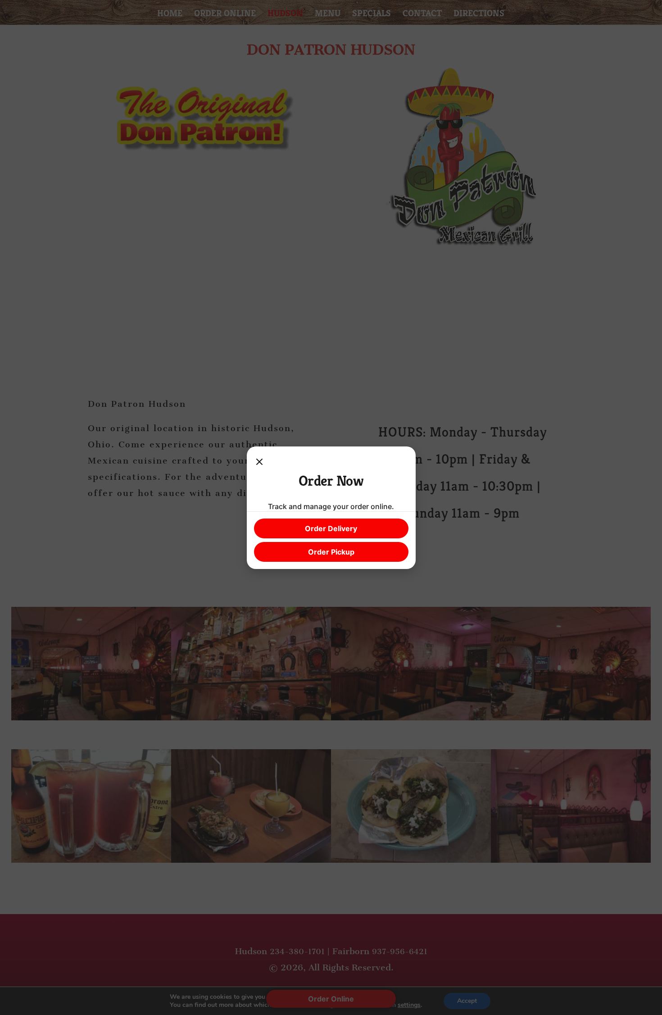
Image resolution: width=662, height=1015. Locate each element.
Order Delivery (331, 528)
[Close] (259, 463)
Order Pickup (331, 551)
